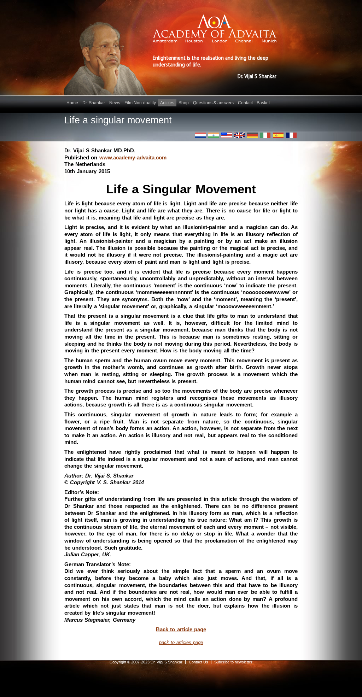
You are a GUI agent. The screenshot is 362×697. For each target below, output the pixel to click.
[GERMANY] (252, 135)
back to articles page (181, 642)
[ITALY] (265, 135)
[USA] (226, 135)
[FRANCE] (291, 135)
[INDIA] (213, 135)
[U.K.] (239, 135)
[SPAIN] (278, 135)
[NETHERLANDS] (200, 135)
